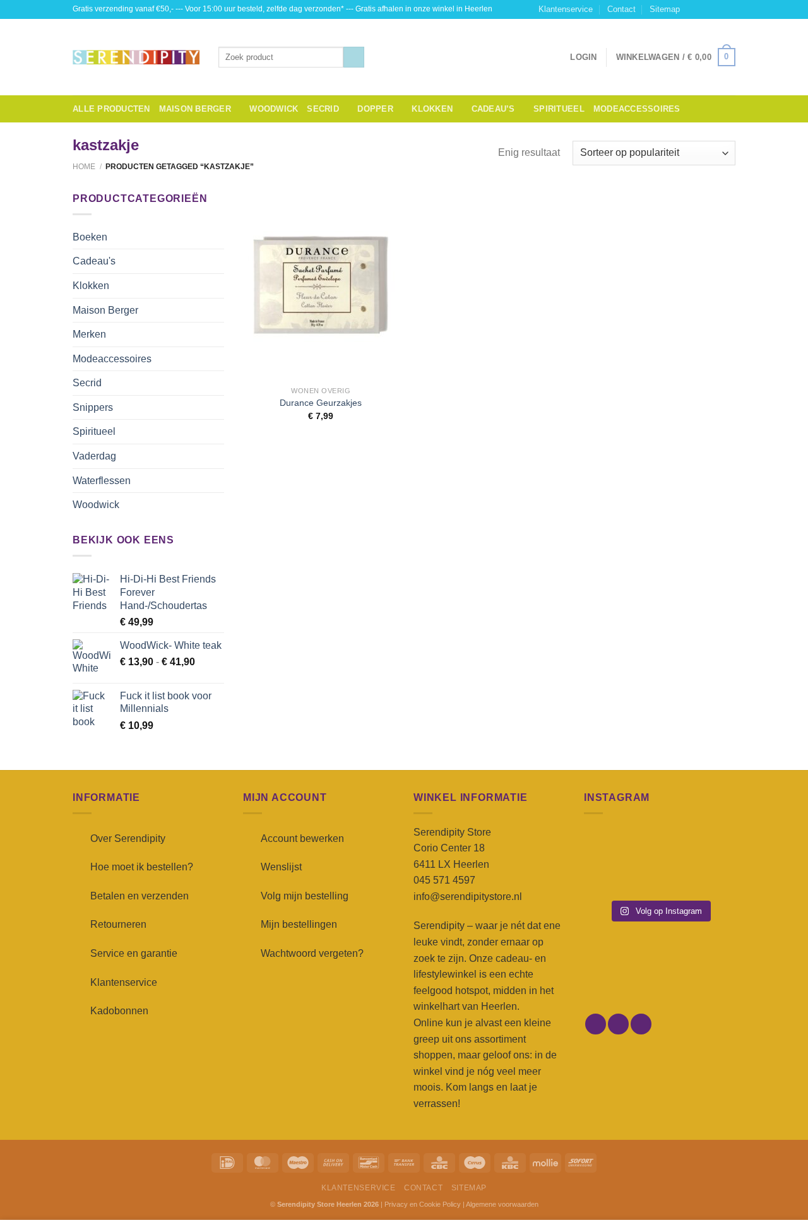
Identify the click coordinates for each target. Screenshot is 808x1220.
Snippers (93, 407)
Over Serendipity (127, 838)
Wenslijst (281, 867)
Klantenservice (565, 9)
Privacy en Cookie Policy (422, 1204)
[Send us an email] (729, 9)
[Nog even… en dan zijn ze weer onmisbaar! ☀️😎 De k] (712, 845)
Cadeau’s (493, 109)
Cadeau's (94, 261)
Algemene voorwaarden (502, 1204)
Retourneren (118, 924)
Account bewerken (302, 838)
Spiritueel (559, 109)
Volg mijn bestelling (304, 896)
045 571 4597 (444, 880)
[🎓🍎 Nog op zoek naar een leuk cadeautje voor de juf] (607, 877)
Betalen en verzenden (139, 896)
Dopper (375, 109)
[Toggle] (219, 236)
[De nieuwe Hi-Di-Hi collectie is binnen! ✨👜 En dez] (712, 877)
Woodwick (273, 109)
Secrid (323, 109)
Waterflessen (102, 480)
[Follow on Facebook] (693, 9)
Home (84, 166)
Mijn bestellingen (299, 924)
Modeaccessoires (636, 109)
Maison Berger (195, 109)
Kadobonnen (119, 1010)
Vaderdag (94, 456)
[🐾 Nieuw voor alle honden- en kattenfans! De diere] (607, 845)
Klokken (432, 109)
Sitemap (665, 9)
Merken (89, 334)
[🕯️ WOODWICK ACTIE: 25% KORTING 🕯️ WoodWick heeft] (659, 845)
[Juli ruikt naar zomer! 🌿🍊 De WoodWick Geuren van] (659, 877)
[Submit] (353, 57)
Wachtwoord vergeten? (312, 953)
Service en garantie (133, 953)
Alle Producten (111, 109)
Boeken (90, 237)
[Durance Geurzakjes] (321, 285)
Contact (621, 9)
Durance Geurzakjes (321, 403)
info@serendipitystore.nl (467, 896)
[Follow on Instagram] (705, 9)
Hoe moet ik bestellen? (141, 867)
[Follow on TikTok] (717, 9)
